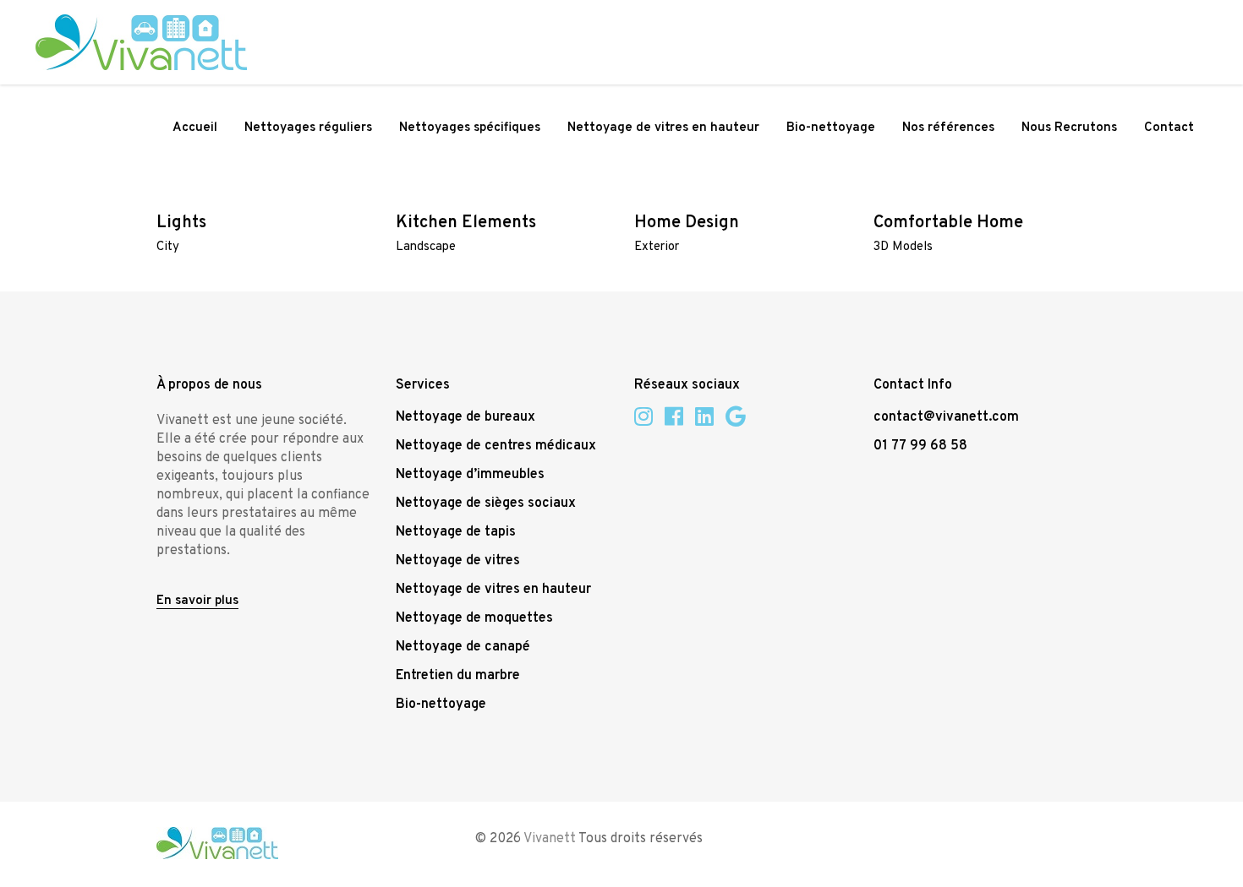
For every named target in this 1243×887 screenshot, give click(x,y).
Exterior (656, 247)
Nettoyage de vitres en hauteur (493, 589)
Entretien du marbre (458, 675)
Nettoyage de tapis (456, 532)
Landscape (426, 247)
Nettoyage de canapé (463, 647)
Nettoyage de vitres (458, 560)
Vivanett (549, 838)
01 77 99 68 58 (920, 446)
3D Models (903, 247)
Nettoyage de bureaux (465, 417)
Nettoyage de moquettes (474, 618)
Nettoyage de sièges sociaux (486, 503)
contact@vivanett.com (946, 417)
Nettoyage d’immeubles (470, 474)
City (167, 247)
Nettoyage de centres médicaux (496, 446)
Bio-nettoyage (441, 704)
